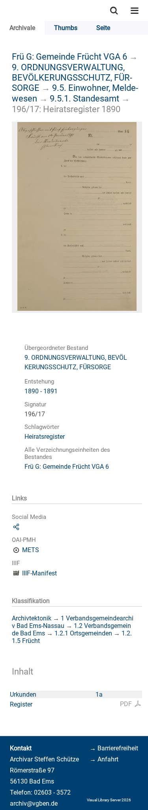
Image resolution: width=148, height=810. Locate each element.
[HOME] (4, 10)
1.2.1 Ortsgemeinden (83, 633)
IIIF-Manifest (39, 573)
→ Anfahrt (104, 759)
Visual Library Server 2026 (109, 800)
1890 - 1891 (41, 391)
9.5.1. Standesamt (84, 98)
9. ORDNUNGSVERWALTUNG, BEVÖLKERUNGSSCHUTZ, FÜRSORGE (72, 77)
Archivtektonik (31, 618)
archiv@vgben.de (34, 803)
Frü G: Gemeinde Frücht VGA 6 (69, 56)
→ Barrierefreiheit (114, 748)
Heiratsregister (44, 436)
